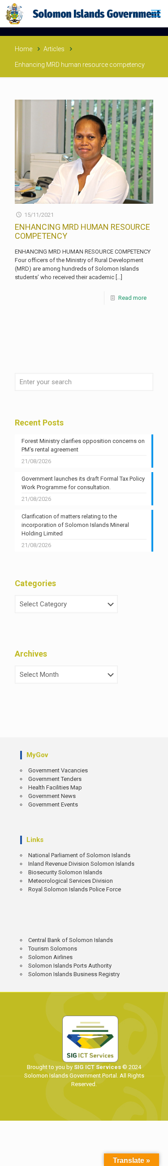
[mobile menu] (156, 13)
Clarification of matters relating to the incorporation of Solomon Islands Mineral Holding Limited (75, 525)
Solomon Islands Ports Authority (70, 965)
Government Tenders (55, 779)
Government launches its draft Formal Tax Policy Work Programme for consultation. (83, 483)
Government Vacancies (58, 770)
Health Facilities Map (55, 787)
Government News (52, 796)
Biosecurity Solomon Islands (65, 872)
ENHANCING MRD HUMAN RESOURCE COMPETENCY (82, 231)
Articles (54, 49)
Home (23, 49)
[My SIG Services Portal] (84, 13)
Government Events (53, 804)
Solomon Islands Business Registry (74, 974)
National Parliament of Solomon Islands (79, 855)
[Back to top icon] (155, 1152)
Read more (132, 297)
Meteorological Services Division (70, 880)
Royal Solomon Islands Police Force (74, 889)
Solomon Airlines (50, 957)
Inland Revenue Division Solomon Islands (81, 863)
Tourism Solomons (52, 948)
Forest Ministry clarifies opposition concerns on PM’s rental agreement (83, 445)
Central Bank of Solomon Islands (70, 940)
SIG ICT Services (97, 1067)
